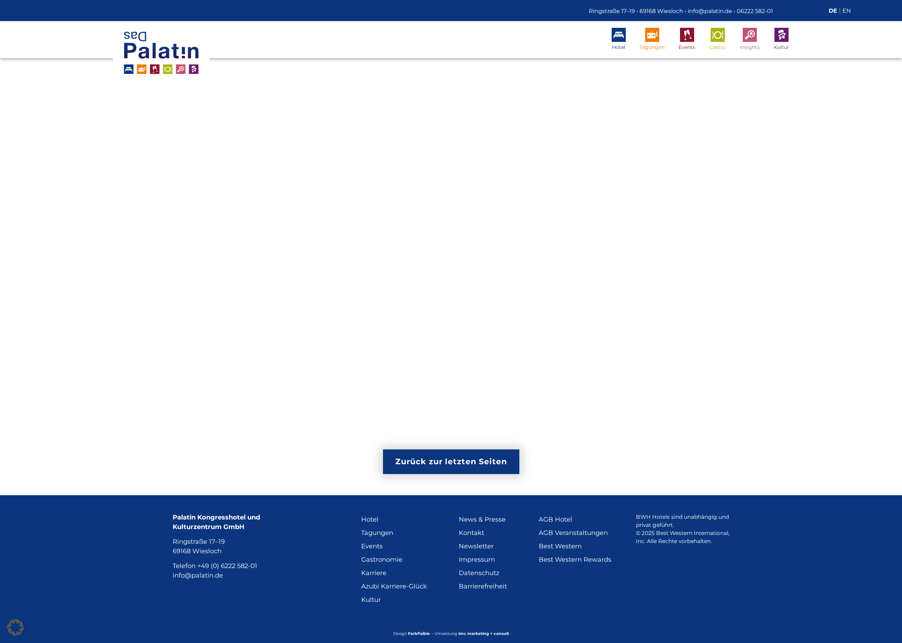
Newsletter (476, 546)
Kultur (781, 47)
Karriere (374, 573)
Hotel (618, 47)
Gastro (717, 47)
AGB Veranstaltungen (573, 533)
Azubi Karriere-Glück (394, 586)
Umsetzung (471, 633)
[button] (15, 627)
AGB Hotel (555, 519)
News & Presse (482, 519)
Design (411, 633)
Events (687, 47)
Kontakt (471, 533)
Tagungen (652, 47)
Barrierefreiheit (483, 586)
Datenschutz (479, 573)
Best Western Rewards (575, 559)
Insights (750, 47)
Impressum (477, 559)
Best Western (560, 546)
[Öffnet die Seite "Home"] (161, 53)
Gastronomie (381, 559)
